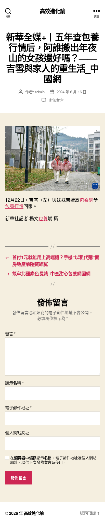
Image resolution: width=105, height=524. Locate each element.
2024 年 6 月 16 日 (71, 91)
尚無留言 (56, 100)
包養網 (86, 199)
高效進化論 (52, 11)
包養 (43, 218)
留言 (10, 333)
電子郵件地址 (18, 407)
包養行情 (14, 206)
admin (40, 91)
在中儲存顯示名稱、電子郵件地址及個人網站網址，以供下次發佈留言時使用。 (53, 460)
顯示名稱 (14, 383)
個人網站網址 (17, 432)
